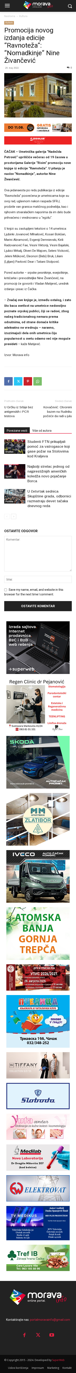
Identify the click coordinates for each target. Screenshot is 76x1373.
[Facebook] (8, 381)
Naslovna (9, 16)
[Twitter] (18, 381)
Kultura (23, 16)
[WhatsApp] (37, 381)
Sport (8, 477)
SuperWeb (58, 1360)
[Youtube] (52, 1335)
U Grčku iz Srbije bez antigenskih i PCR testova (18, 411)
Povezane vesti (17, 430)
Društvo (9, 452)
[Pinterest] (28, 381)
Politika (9, 501)
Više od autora (42, 430)
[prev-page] (7, 516)
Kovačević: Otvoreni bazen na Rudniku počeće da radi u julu (57, 411)
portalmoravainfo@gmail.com (50, 1319)
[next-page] (13, 516)
